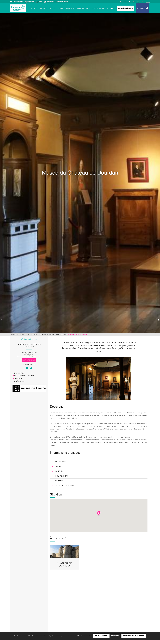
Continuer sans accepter (133, 636)
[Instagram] (133, 1)
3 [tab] (97, 402)
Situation (18, 378)
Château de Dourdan (64, 564)
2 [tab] (94, 402)
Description (19, 373)
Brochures (30, 1)
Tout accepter (101, 636)
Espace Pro (50, 1)
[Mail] (120, 1)
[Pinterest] (142, 1)
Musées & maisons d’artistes (57, 334)
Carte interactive (18, 1)
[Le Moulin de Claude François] (1, 320)
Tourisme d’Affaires (62, 1)
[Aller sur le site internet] (31, 368)
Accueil (22, 334)
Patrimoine (42, 334)
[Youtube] (138, 1)
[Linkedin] (129, 1)
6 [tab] (107, 402)
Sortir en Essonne (31, 334)
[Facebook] (124, 1)
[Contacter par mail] (27, 368)
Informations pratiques (24, 376)
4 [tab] (100, 402)
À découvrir (19, 381)
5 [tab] (104, 402)
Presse (40, 1)
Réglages (115, 636)
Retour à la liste (30, 339)
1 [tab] (90, 402)
